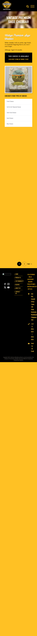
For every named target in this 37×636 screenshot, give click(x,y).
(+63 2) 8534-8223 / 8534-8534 (32, 331)
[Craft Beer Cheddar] (11, 179)
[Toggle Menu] (32, 6)
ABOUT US (18, 288)
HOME (16, 274)
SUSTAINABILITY (18, 281)
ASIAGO (11, 134)
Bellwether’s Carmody (26, 133)
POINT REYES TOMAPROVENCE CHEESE (26, 218)
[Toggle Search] (27, 6)
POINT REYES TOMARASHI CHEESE (11, 241)
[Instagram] (8, 284)
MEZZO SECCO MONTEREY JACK (11, 198)
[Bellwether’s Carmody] (25, 135)
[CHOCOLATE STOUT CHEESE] (25, 157)
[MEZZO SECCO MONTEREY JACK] (11, 200)
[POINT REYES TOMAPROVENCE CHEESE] (25, 222)
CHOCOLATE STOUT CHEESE (26, 154)
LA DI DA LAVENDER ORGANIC (26, 175)
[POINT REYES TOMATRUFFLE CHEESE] (25, 245)
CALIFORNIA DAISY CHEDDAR (11, 154)
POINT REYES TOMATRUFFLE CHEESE (26, 241)
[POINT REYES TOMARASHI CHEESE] (11, 245)
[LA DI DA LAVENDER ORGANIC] (25, 179)
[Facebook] (5, 284)
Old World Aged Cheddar (26, 198)
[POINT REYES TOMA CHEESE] (11, 222)
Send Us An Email (32, 347)
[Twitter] (5, 287)
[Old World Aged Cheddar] (25, 200)
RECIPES (17, 284)
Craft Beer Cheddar (11, 176)
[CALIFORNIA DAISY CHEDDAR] (11, 157)
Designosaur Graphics (18, 360)
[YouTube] (8, 287)
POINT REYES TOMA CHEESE (11, 219)
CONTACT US (17, 292)
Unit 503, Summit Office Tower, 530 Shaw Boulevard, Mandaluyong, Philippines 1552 (32, 307)
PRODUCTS (18, 277)
